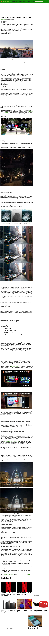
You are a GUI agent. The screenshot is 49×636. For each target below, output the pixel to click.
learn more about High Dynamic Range (11, 441)
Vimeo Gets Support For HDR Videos (24, 611)
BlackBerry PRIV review (12, 429)
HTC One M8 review (17, 300)
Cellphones (5, 574)
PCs (26, 1)
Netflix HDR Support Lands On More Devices (24, 593)
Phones (24, 1)
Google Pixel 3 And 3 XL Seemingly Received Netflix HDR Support (8, 594)
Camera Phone (23, 574)
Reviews (13, 1)
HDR (29, 574)
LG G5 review (10, 300)
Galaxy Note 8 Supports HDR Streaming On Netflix (35, 627)
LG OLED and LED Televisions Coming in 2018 (8, 611)
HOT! (29, 1)
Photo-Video (11, 574)
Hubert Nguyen (3, 19)
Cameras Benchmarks (19, 1)
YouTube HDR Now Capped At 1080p (40, 611)
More (31, 1)
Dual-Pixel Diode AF (15, 366)
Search (34, 1)
